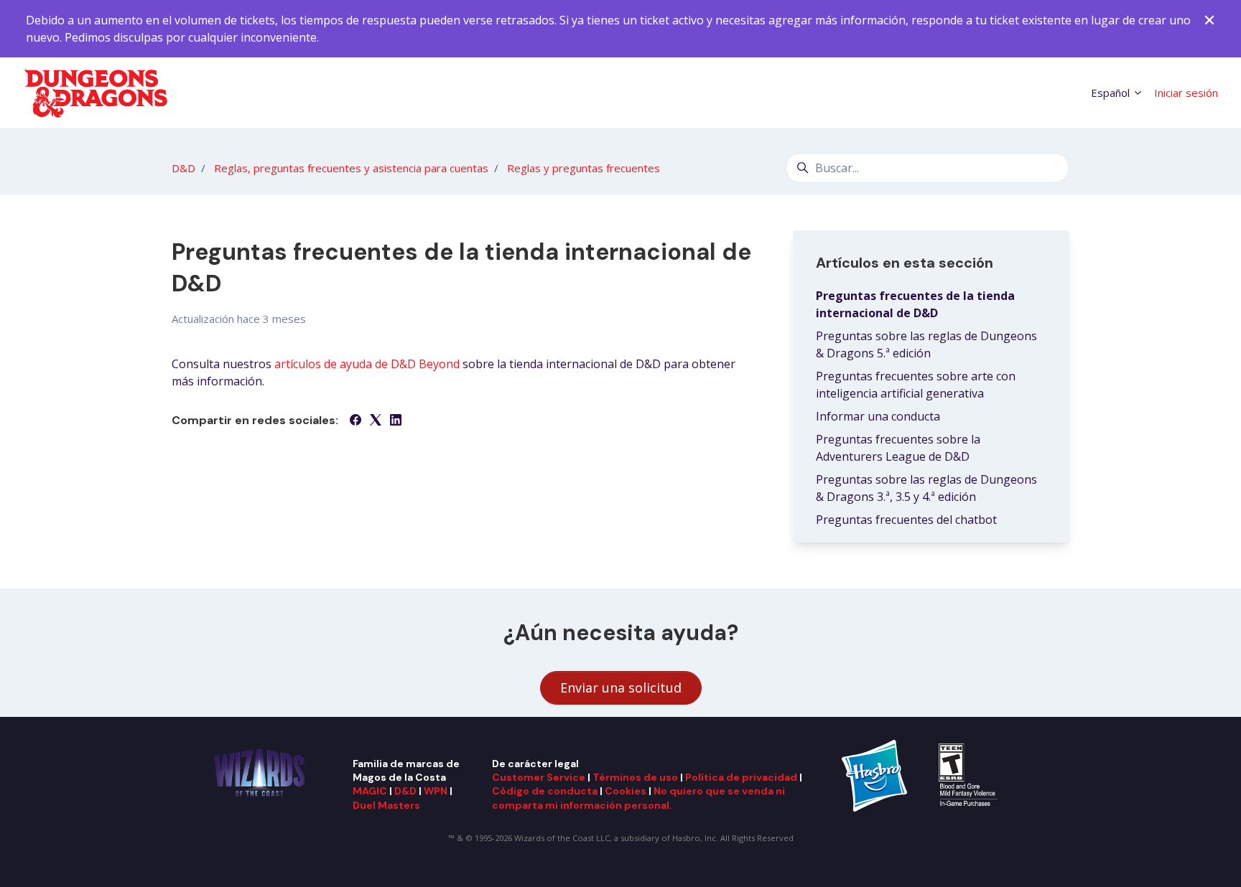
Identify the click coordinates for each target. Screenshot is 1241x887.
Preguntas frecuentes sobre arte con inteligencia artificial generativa (915, 384)
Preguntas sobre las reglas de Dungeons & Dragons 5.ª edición (926, 344)
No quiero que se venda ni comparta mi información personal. (638, 797)
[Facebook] (355, 421)
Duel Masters (386, 805)
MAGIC (370, 790)
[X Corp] (375, 421)
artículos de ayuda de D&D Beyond (367, 364)
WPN (435, 790)
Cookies (625, 790)
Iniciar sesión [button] (1186, 92)
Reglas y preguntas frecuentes (583, 168)
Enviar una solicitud (621, 687)
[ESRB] (970, 774)
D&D (183, 168)
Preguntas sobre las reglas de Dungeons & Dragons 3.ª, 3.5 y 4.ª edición (926, 487)
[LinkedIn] (395, 421)
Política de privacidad (741, 777)
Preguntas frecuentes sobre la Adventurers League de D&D (898, 447)
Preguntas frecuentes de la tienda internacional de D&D (915, 304)
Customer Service (538, 777)
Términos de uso (635, 777)
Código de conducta (545, 790)
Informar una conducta (878, 416)
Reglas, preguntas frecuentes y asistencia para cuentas (351, 168)
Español (1112, 92)
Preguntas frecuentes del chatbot (906, 519)
